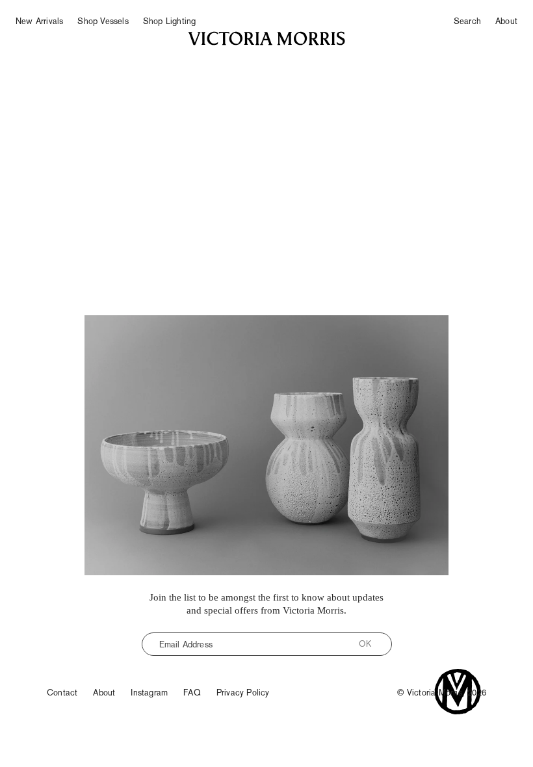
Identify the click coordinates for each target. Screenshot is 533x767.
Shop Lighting (169, 21)
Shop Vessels (102, 21)
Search (467, 21)
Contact (62, 692)
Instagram (149, 692)
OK (365, 644)
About (506, 21)
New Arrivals (39, 21)
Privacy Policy (243, 692)
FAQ (192, 692)
